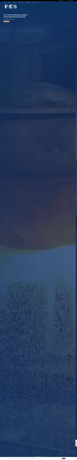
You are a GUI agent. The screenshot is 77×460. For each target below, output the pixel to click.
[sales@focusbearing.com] (76, 442)
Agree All (64, 458)
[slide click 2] (37, 456)
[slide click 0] (34, 456)
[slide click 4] (40, 456)
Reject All (59, 458)
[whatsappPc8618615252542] (76, 444)
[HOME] (11, 6)
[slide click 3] (39, 456)
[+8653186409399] (76, 440)
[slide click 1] (36, 456)
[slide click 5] (42, 456)
